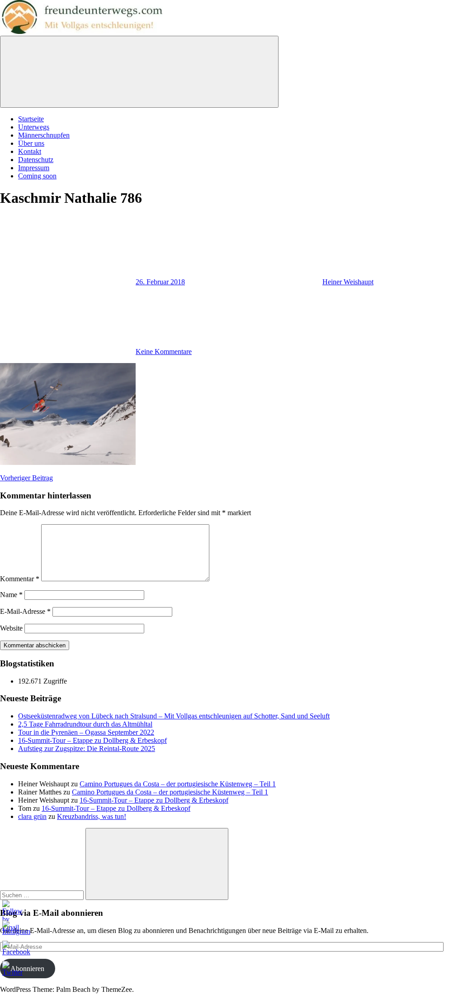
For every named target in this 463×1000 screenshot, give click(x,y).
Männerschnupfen (44, 135)
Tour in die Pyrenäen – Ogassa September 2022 (86, 732)
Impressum (33, 168)
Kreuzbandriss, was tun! (91, 816)
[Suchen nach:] (42, 895)
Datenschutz (35, 159)
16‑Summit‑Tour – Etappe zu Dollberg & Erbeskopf (92, 740)
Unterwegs (33, 127)
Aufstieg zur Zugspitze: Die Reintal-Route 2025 (86, 748)
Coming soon (37, 176)
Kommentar (19, 579)
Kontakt (29, 151)
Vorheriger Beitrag (26, 478)
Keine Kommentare (164, 351)
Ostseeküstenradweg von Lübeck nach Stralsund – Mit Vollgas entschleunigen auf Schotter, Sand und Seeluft (174, 716)
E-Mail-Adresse (25, 611)
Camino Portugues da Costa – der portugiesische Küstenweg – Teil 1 (178, 784)
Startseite (31, 119)
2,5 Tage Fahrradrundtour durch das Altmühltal (85, 724)
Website (11, 628)
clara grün (32, 816)
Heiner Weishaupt (347, 282)
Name (11, 594)
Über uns (31, 143)
